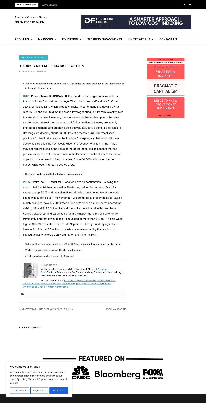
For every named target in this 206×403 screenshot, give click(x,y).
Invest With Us (139, 39)
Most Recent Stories (33, 58)
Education (70, 39)
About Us (22, 39)
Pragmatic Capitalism (29, 22)
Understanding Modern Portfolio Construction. (45, 286)
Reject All (39, 390)
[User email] (22, 294)
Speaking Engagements (104, 39)
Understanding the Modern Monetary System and (86, 283)
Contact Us (168, 39)
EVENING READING (116, 309)
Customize (19, 390)
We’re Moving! (49, 4)
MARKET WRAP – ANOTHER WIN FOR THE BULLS (46, 309)
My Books (45, 39)
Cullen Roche (25, 71)
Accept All (58, 390)
